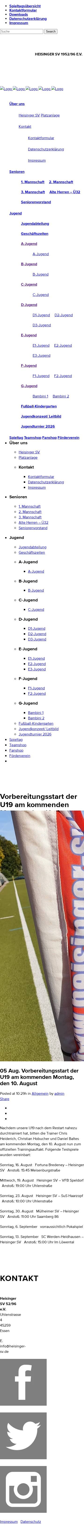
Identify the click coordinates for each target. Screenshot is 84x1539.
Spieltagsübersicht (25, 6)
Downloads (18, 14)
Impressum (18, 23)
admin (59, 1093)
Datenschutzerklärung (28, 18)
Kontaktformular (23, 10)
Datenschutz (31, 1521)
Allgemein (40, 1093)
